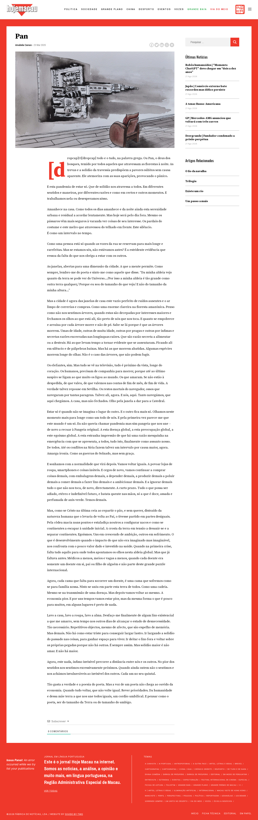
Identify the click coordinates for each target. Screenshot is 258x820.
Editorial (215, 774)
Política (71, 9)
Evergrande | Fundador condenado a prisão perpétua (210, 137)
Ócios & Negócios (223, 801)
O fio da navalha (195, 171)
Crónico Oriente (203, 769)
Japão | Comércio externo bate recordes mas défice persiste (206, 87)
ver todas (51, 791)
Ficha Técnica (211, 813)
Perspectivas (174, 796)
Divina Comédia (152, 774)
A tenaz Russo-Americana (202, 104)
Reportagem (212, 796)
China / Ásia (185, 769)
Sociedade (89, 9)
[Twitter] (156, 45)
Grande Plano (112, 9)
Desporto (146, 9)
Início (195, 813)
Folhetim (170, 785)
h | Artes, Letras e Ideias (158, 790)
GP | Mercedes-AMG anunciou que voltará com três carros (208, 119)
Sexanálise (227, 796)
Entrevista (150, 780)
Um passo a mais (196, 201)
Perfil (161, 796)
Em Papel (246, 813)
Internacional (206, 790)
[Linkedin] (162, 45)
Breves (238, 764)
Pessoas (188, 796)
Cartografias (152, 769)
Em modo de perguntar (235, 774)
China (131, 9)
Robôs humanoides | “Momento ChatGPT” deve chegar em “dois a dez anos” (210, 68)
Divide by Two (74, 814)
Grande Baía (197, 9)
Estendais (164, 780)
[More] (172, 45)
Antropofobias (182, 764)
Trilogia (190, 181)
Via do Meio (219, 9)
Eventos (164, 9)
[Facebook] (151, 45)
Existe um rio (194, 191)
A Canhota (150, 764)
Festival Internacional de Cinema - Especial (224, 780)
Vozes (179, 9)
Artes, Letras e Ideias (220, 764)
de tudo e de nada (236, 769)
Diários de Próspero (173, 774)
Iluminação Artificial (185, 790)
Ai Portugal (165, 764)
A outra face (200, 764)
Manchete (150, 796)
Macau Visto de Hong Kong (231, 790)
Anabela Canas (23, 45)
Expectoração (191, 780)
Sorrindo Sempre (154, 801)
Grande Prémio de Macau (224, 785)
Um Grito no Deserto (177, 801)
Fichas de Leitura (154, 785)
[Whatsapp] (167, 45)
